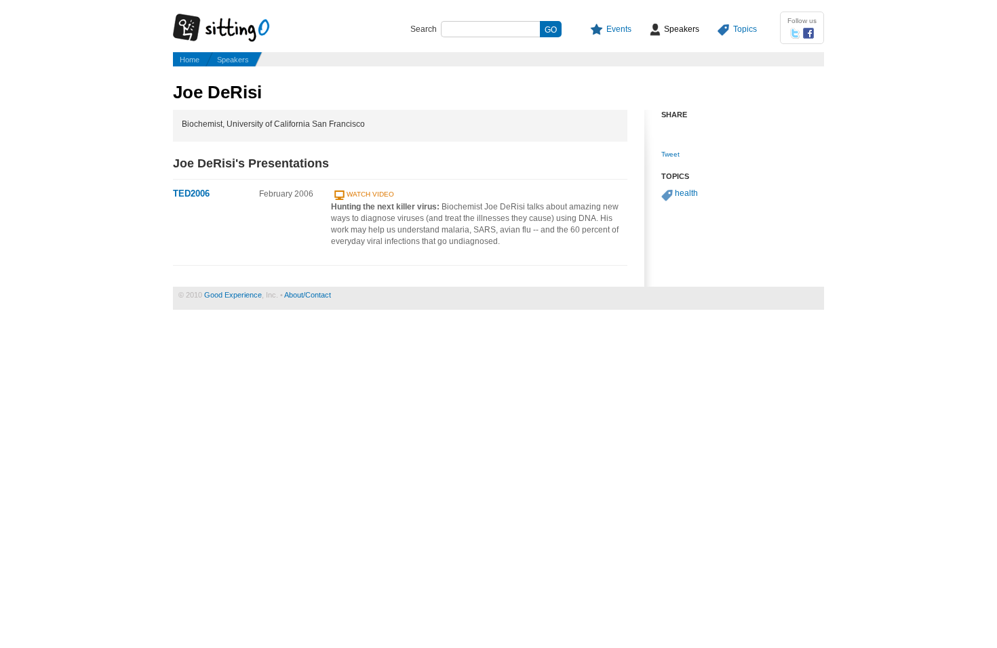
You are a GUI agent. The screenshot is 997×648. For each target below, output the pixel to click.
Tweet (670, 154)
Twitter (794, 33)
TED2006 (191, 193)
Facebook (808, 33)
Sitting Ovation (234, 28)
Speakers (681, 29)
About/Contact (307, 295)
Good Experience (233, 295)
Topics (745, 29)
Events (618, 29)
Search (423, 29)
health (686, 193)
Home (189, 60)
